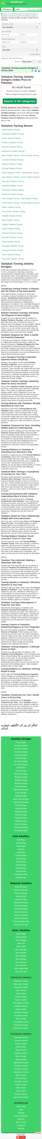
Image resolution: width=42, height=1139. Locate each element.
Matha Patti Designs (21, 790)
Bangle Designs (21, 786)
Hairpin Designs (21, 808)
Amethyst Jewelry (21, 1066)
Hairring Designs (21, 818)
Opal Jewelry (21, 993)
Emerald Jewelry (21, 1041)
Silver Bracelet (20, 965)
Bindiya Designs (21, 780)
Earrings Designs (21, 746)
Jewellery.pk (16, 2)
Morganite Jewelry (21, 987)
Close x (38, 1133)
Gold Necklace (21, 855)
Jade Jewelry (21, 1091)
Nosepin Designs (21, 777)
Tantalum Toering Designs (11, 16)
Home (5, 14)
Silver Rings (21, 934)
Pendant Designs (21, 752)
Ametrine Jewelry (21, 1069)
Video (21, 1110)
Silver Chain (21, 946)
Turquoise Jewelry (21, 1025)
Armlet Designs (21, 805)
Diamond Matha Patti (21, 921)
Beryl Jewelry (21, 1075)
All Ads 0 (5, 58)
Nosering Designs (21, 774)
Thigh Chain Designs (21, 802)
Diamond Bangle (21, 893)
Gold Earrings (21, 843)
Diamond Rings (21, 887)
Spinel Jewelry (20, 1009)
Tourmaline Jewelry (21, 1022)
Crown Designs (21, 793)
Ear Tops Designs (21, 764)
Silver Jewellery (21, 930)
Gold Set (21, 849)
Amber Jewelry (21, 1044)
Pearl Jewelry (21, 1047)
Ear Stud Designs (21, 761)
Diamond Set (21, 896)
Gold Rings (21, 840)
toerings (9, 328)
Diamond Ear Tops (21, 925)
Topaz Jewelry (21, 1019)
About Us (20, 1119)
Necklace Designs (21, 749)
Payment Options (21, 1116)
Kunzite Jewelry (21, 1094)
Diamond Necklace (21, 903)
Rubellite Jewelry (20, 1006)
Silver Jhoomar (21, 962)
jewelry (17, 308)
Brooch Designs (21, 824)
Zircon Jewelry (21, 1056)
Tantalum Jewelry (29, 16)
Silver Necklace (21, 950)
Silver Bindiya (21, 953)
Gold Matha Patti (21, 874)
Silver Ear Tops (21, 972)
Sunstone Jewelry (21, 1012)
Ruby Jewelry (21, 1050)
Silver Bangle (21, 940)
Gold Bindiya (21, 859)
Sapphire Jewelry (21, 1053)
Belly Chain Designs (21, 799)
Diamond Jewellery (21, 883)
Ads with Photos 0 (16, 58)
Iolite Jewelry (21, 1088)
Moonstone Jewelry (21, 984)
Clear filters (35, 54)
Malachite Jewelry (21, 981)
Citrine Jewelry (21, 1078)
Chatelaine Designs (21, 827)
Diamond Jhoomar (21, 915)
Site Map (21, 1128)
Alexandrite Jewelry (21, 1063)
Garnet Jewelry (21, 1085)
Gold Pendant (21, 862)
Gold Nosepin (21, 865)
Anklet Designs (21, 758)
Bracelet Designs (21, 755)
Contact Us (21, 1125)
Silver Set (21, 943)
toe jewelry (28, 282)
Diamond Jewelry (21, 1037)
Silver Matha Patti (21, 968)
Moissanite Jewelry (21, 1028)
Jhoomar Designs (21, 783)
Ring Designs (21, 742)
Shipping (21, 1113)
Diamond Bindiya (20, 906)
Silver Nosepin (20, 959)
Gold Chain (21, 852)
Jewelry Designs (16, 14)
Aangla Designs (21, 796)
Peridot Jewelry (21, 997)
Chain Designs (21, 771)
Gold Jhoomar (21, 868)
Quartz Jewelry (21, 1000)
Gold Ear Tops (21, 877)
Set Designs (21, 768)
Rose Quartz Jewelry (21, 1003)
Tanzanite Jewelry (21, 1015)
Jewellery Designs (21, 739)
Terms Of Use (21, 1122)
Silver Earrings (21, 937)
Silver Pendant (20, 956)
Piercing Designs (20, 830)
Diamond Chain (21, 899)
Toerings (33, 280)
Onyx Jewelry (21, 990)
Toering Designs (30, 14)
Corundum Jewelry (21, 1081)
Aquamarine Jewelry (21, 1072)
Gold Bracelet (21, 871)
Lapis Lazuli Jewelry (21, 1097)
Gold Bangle (21, 846)
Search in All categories (19, 101)
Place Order (21, 1106)
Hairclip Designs (21, 812)
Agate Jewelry (21, 1059)
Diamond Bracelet (21, 918)
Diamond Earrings (21, 890)
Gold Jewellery (21, 836)
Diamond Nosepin (21, 912)
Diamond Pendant (21, 909)
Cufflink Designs (21, 821)
